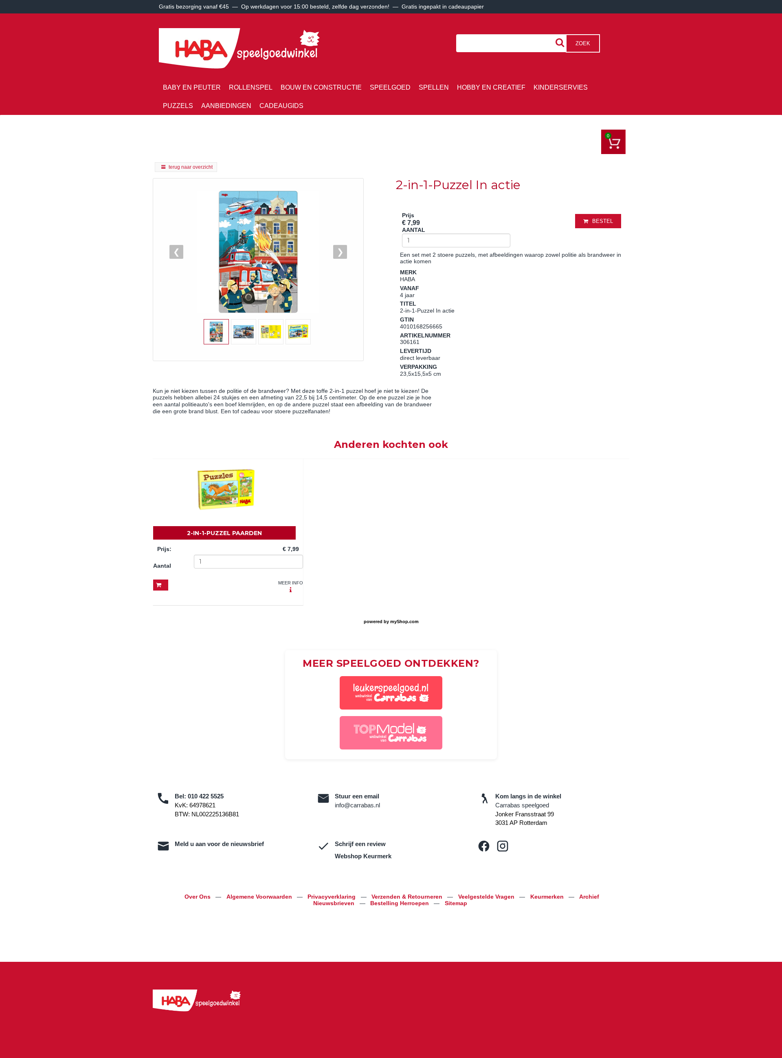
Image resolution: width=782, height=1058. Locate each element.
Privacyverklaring (332, 896)
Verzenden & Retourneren (407, 896)
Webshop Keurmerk (363, 856)
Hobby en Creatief (491, 87)
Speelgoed (390, 87)
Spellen (434, 87)
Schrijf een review (360, 843)
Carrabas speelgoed (522, 805)
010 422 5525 (206, 796)
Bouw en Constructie (321, 87)
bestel (602, 221)
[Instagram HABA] (502, 846)
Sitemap (456, 903)
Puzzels (178, 105)
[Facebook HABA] (483, 846)
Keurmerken (547, 896)
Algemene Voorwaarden (260, 896)
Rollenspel (250, 87)
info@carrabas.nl (357, 805)
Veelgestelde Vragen (487, 896)
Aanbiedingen (226, 105)
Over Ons (198, 896)
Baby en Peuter (192, 87)
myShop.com (404, 621)
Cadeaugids (281, 105)
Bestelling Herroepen (400, 903)
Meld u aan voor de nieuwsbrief (219, 843)
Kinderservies (561, 87)
